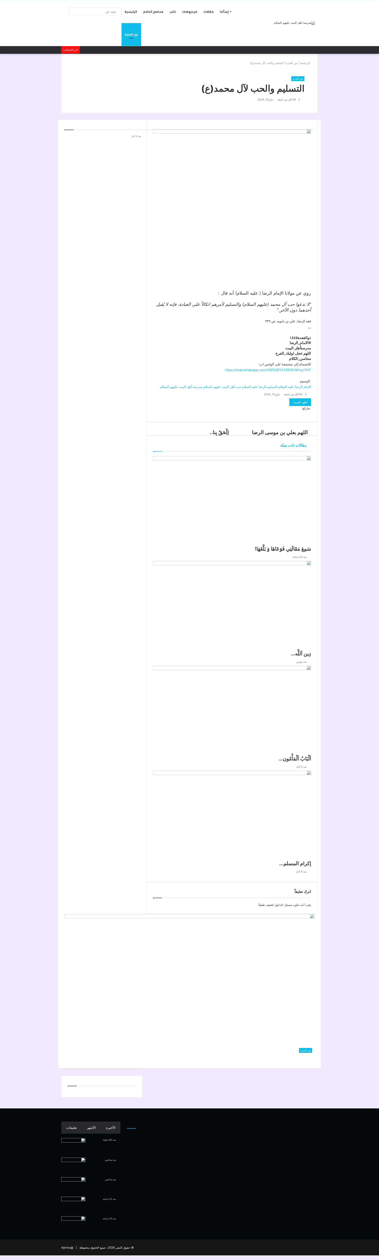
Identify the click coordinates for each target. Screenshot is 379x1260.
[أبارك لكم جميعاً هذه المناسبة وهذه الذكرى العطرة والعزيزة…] (73, 1166)
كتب (173, 12)
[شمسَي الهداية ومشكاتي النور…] (73, 1185)
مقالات (208, 12)
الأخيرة (110, 1128)
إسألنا (224, 12)
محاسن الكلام (153, 12)
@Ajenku (67, 1247)
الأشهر (91, 1128)
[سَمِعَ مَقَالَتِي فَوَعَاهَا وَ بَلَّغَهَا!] (73, 1224)
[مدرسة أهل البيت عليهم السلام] (294, 23)
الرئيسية (131, 12)
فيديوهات (189, 12)
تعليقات (71, 1128)
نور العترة (131, 34)
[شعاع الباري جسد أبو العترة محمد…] (73, 1146)
